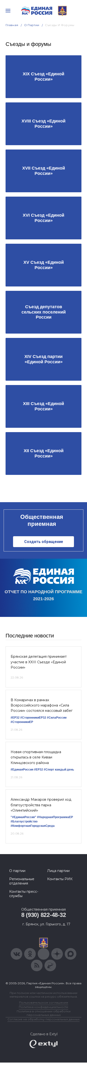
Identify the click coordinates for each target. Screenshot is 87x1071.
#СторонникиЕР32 (33, 717)
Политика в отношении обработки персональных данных (44, 1013)
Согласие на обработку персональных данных (43, 1019)
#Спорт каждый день (59, 769)
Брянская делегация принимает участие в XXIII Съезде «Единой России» (39, 662)
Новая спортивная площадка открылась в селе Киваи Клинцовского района (36, 757)
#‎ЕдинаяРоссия (22, 769)
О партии (31, 25)
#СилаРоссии (56, 717)
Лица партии (58, 871)
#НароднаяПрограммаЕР (55, 817)
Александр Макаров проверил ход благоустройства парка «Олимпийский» (41, 805)
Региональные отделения (21, 881)
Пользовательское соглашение (43, 1002)
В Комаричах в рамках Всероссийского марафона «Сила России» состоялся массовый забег (41, 705)
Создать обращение (43, 541)
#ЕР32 (15, 717)
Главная (12, 25)
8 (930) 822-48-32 (43, 915)
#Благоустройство (24, 821)
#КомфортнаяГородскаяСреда (33, 826)
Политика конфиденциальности (43, 1007)
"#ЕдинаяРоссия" (23, 817)
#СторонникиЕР (22, 722)
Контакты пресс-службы (23, 893)
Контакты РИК (59, 879)
